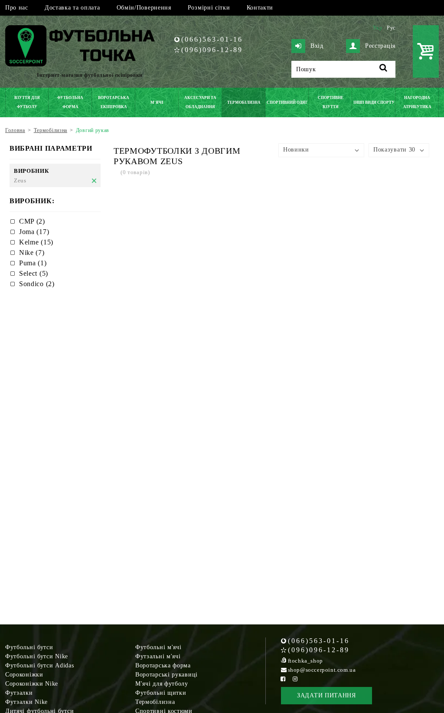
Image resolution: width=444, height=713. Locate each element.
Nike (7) (32, 252)
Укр (377, 28)
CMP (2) (32, 221)
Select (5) (33, 273)
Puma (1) (33, 263)
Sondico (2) (37, 283)
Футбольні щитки (160, 693)
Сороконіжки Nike (31, 683)
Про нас (16, 7)
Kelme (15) (36, 242)
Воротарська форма (163, 665)
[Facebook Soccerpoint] (283, 679)
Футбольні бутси (29, 647)
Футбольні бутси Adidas (39, 665)
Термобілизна (155, 702)
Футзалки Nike (26, 702)
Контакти (260, 7)
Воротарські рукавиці (166, 674)
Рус (391, 28)
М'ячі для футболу (161, 683)
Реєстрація (380, 46)
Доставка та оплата (72, 7)
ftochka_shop (305, 660)
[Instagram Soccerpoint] (295, 679)
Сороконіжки (24, 674)
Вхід (316, 46)
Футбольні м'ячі (158, 647)
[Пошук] (383, 69)
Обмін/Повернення (144, 7)
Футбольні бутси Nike (36, 656)
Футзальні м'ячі (158, 656)
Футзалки (19, 693)
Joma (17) (34, 231)
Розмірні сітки (209, 7)
